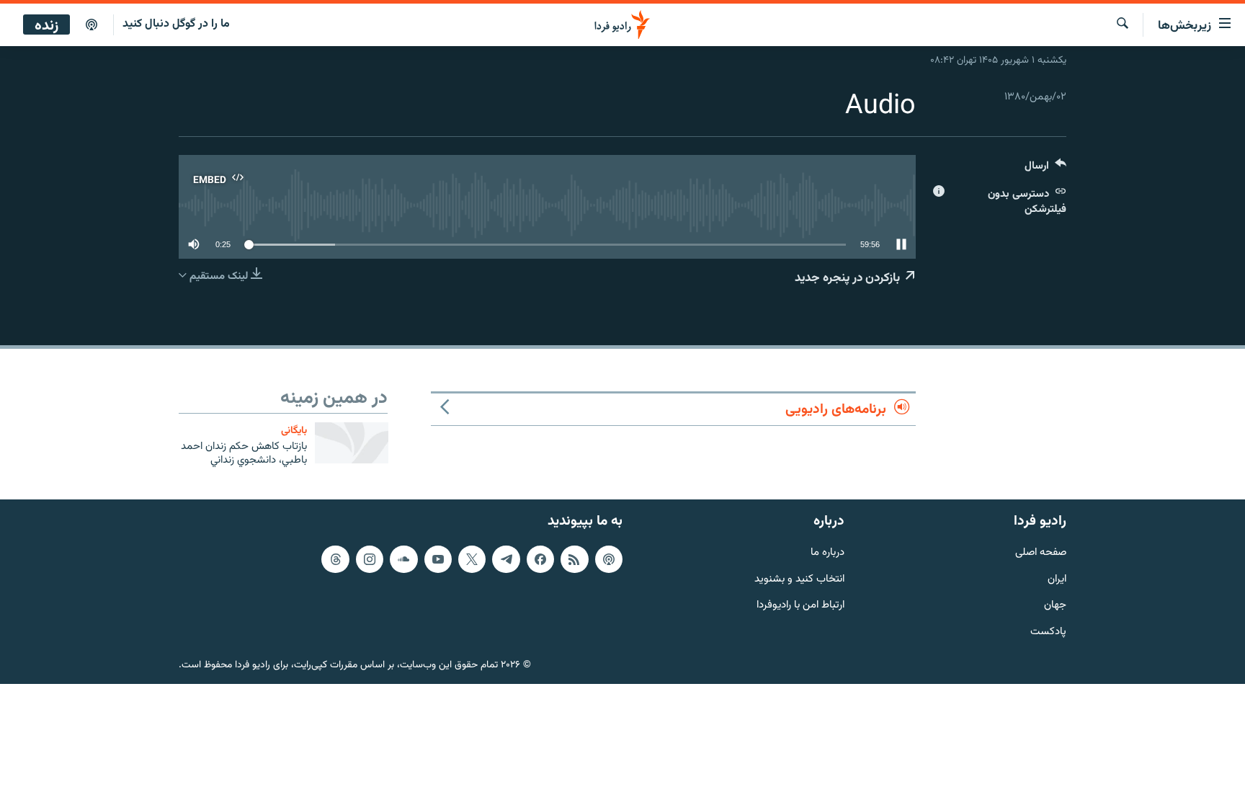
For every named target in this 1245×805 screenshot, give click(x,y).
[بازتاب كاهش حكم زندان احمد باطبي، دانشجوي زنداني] (351, 442)
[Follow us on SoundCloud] (403, 559)
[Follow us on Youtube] (438, 559)
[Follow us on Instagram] (369, 559)
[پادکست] (91, 25)
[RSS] (574, 559)
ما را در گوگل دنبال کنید (176, 24)
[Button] (1045, 169)
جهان (1055, 606)
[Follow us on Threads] (335, 559)
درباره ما (827, 553)
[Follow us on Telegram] (505, 559)
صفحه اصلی (1040, 553)
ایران (1057, 579)
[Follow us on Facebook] (540, 559)
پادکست (1048, 633)
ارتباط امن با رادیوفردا (800, 606)
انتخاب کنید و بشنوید (799, 579)
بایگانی (294, 430)
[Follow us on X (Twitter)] (472, 559)
